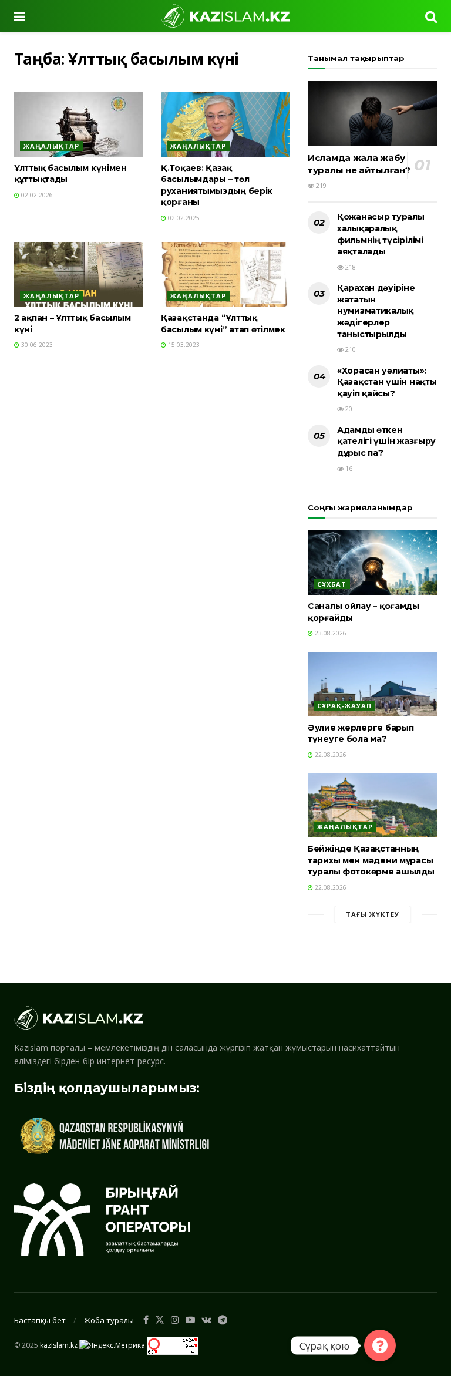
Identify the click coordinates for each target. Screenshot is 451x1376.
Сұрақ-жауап (344, 705)
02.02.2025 (183, 218)
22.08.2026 (329, 755)
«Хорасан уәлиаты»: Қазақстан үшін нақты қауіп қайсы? (386, 382)
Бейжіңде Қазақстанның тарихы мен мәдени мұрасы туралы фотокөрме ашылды (371, 860)
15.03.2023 (183, 345)
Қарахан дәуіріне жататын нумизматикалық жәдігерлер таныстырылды (376, 310)
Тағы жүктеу (372, 914)
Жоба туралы (109, 1320)
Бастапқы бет (40, 1320)
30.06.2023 (36, 345)
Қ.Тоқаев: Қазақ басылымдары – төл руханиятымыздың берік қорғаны (216, 185)
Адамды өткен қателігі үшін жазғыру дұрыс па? (386, 441)
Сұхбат (331, 584)
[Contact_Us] (380, 1345)
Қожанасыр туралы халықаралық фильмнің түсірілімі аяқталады (381, 234)
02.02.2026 (36, 195)
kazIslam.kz (59, 1345)
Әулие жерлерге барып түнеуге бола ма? (360, 733)
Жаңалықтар (51, 146)
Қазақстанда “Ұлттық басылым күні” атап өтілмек (223, 323)
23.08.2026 (329, 633)
